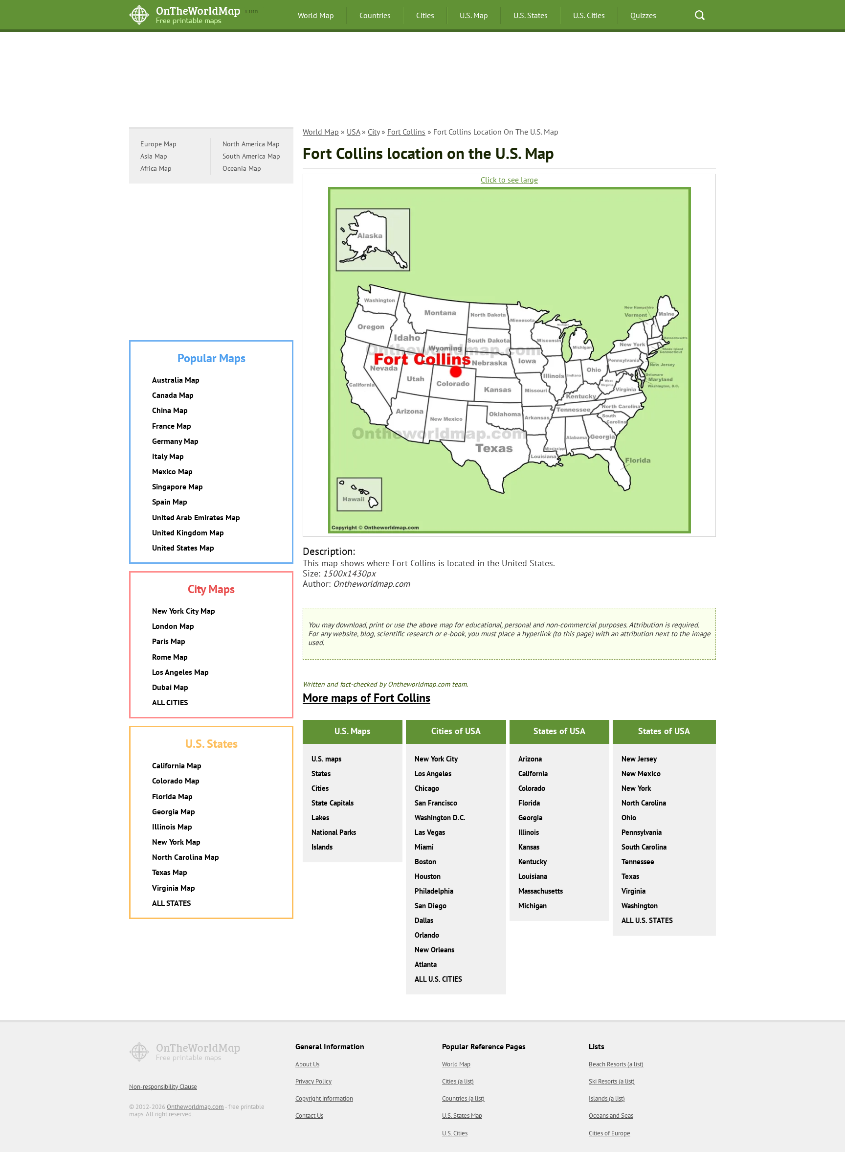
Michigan (532, 905)
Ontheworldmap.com (195, 1107)
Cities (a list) (458, 1081)
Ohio (629, 817)
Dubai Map (170, 687)
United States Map (183, 548)
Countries (375, 15)
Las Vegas (430, 832)
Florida (529, 802)
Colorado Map (176, 780)
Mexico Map (172, 471)
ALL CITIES (170, 702)
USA (353, 132)
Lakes (320, 817)
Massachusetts (540, 891)
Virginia (633, 891)
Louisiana (532, 876)
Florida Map (172, 796)
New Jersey (639, 758)
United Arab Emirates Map (196, 517)
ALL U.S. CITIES (438, 979)
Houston (428, 876)
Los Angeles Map (180, 672)
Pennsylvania (642, 832)
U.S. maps (326, 758)
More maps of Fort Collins (366, 697)
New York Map (176, 842)
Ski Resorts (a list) (612, 1081)
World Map (316, 15)
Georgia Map (173, 811)
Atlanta (426, 964)
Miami (424, 847)
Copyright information (324, 1098)
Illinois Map (172, 826)
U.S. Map (474, 15)
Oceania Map (241, 168)
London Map (173, 626)
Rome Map (170, 657)
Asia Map (153, 156)
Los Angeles (433, 773)
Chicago (427, 788)
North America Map (251, 143)
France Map (171, 426)
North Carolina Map (185, 857)
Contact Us (309, 1115)
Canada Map (173, 395)
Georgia (530, 817)
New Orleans (434, 949)
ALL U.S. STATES (647, 920)
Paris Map (168, 641)
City (373, 132)
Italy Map (168, 456)
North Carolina (644, 802)
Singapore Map (177, 486)
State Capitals (332, 802)
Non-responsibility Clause (163, 1087)
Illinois (528, 832)
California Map (176, 765)
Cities (425, 15)
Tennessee (638, 861)
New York (636, 788)
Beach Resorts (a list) (616, 1064)
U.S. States (530, 15)
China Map (170, 410)
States (321, 773)
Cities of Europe (609, 1133)
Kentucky (532, 861)
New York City (436, 758)
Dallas (424, 920)
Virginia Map (173, 888)
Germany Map (175, 441)
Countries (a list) (463, 1098)
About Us (307, 1064)
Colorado (531, 788)
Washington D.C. (440, 817)
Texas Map (169, 872)
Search (700, 15)
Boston (425, 861)
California (533, 773)
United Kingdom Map (188, 532)
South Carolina (644, 847)
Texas (630, 876)
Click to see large (509, 179)
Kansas (528, 847)
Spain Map (169, 502)
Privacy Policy (313, 1081)
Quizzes (643, 15)
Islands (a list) (607, 1098)
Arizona (530, 758)
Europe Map (158, 143)
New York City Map (183, 611)
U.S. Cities (589, 15)
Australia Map (176, 380)
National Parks (333, 832)
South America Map (251, 156)
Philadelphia (434, 891)
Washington (640, 905)
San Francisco (436, 802)
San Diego (430, 905)
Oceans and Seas (611, 1115)
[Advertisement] (422, 80)
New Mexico (641, 773)
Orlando (427, 935)
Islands (322, 847)
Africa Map (156, 168)
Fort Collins (406, 132)
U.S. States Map (462, 1115)
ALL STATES (171, 903)
